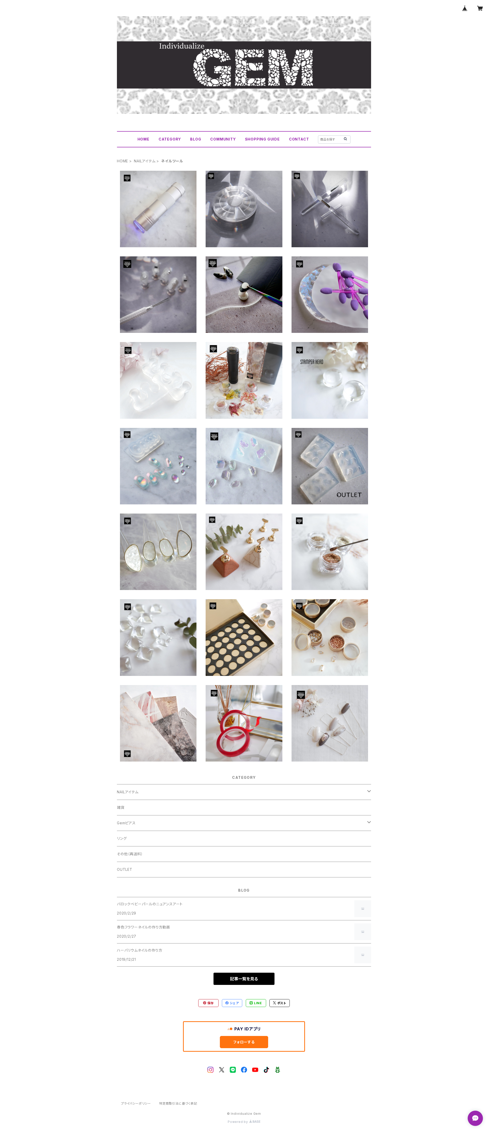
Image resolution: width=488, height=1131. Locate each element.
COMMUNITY (223, 139)
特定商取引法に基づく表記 (178, 1103)
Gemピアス (126, 823)
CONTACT (299, 139)
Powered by (238, 1122)
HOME (143, 139)
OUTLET (124, 869)
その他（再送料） (130, 854)
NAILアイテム (144, 161)
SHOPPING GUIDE (262, 139)
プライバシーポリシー (136, 1103)
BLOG (195, 139)
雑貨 (121, 807)
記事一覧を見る (244, 978)
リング (122, 838)
